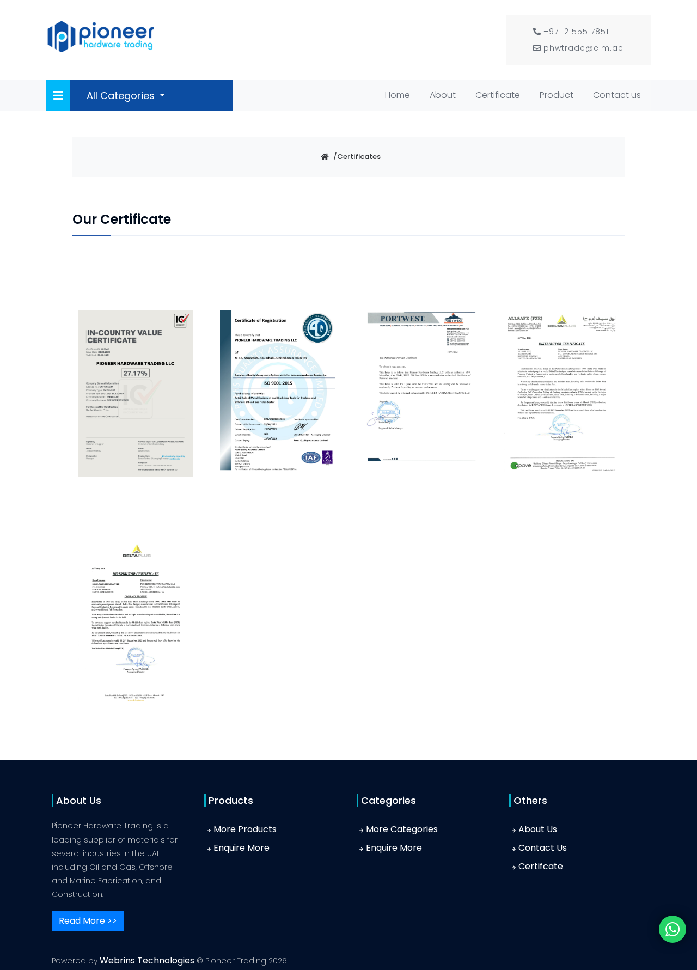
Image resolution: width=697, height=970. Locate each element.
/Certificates (357, 156)
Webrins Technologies (148, 960)
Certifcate (540, 866)
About (443, 95)
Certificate (497, 95)
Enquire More (241, 847)
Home (399, 94)
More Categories (402, 829)
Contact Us (542, 847)
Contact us (617, 95)
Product (556, 95)
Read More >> (88, 920)
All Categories (122, 95)
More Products (245, 829)
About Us (537, 829)
